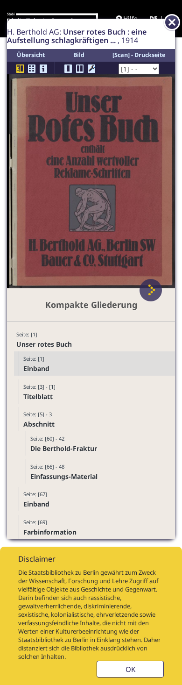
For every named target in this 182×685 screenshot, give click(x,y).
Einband (36, 368)
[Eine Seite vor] (151, 290)
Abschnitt (39, 424)
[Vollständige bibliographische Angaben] (43, 68)
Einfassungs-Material (64, 476)
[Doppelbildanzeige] (80, 68)
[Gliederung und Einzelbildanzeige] (20, 68)
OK (130, 669)
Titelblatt (38, 396)
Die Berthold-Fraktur (63, 448)
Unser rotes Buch (44, 344)
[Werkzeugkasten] (91, 68)
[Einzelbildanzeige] (68, 68)
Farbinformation (50, 532)
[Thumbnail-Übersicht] (31, 68)
